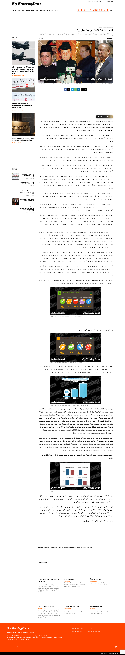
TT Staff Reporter (17, 110)
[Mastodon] (107, 10)
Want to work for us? (77, 631)
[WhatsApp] (75, 89)
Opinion (100, 27)
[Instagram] (84, 10)
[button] (111, 10)
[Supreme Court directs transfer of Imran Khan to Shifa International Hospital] (15, 209)
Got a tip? (90, 628)
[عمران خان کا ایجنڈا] (101, 572)
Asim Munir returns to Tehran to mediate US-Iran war (26, 192)
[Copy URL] (85, 89)
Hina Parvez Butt (42, 608)
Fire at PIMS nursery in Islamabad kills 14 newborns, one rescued (22, 106)
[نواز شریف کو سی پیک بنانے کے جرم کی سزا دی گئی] (49, 572)
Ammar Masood (41, 583)
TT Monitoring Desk (18, 75)
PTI (95, 547)
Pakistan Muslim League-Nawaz (67, 547)
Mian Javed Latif (94, 581)
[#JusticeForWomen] (101, 599)
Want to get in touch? (94, 631)
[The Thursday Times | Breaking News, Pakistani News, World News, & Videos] (26, 4)
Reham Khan (92, 608)
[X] (96, 10)
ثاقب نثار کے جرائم (69, 579)
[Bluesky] (104, 10)
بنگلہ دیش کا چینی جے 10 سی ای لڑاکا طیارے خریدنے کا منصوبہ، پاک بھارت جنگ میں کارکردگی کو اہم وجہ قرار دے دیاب (23, 70)
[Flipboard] (81, 10)
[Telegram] (72, 89)
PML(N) (91, 547)
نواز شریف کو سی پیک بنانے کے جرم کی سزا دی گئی (48, 580)
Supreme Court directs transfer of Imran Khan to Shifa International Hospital (27, 209)
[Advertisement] (24, 24)
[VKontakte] (98, 10)
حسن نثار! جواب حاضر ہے (71, 606)
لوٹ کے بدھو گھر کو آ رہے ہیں (46, 606)
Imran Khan (46, 547)
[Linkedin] (87, 10)
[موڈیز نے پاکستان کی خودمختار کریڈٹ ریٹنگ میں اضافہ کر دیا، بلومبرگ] (23, 124)
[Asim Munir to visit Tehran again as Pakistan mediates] (15, 201)
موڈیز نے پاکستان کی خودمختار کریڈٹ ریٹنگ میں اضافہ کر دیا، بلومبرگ (23, 139)
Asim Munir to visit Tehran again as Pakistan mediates (27, 200)
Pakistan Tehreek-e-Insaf (82, 547)
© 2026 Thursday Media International (109, 653)
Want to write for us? (77, 628)
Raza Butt (110, 38)
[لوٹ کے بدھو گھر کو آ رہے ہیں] (49, 599)
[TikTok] (90, 10)
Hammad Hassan (67, 581)
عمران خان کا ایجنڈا (95, 579)
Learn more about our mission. (16, 647)
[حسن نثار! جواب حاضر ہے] (75, 599)
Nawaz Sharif (54, 547)
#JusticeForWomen (96, 606)
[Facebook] (78, 10)
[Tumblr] (93, 10)
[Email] (82, 89)
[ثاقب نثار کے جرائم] (75, 572)
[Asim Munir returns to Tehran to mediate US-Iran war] (15, 193)
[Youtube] (101, 10)
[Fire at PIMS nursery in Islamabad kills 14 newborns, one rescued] (23, 89)
